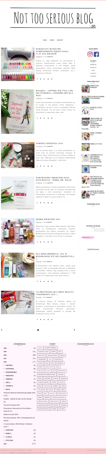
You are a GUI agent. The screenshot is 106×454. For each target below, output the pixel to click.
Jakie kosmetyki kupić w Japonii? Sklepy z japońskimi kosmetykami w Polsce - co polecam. (92, 124)
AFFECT (40, 347)
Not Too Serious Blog (19, 450)
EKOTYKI (62, 355)
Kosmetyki (93, 64)
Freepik (12, 452)
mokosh (64, 401)
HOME (45, 40)
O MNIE (51, 40)
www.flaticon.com (25, 452)
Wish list (50, 389)
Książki (58, 366)
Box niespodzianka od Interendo (97, 97)
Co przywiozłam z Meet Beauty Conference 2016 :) (55, 293)
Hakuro (40, 363)
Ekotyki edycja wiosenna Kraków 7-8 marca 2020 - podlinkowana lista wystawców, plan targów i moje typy (93, 182)
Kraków (40, 366)
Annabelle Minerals (51, 347)
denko (40, 397)
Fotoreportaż (42, 359)
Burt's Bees (41, 355)
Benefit (53, 351)
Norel (40, 378)
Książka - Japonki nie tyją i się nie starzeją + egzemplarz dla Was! (54, 93)
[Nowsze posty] (1, 330)
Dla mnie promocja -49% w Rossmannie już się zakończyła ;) (55, 256)
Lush (54, 370)
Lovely (48, 370)
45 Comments (48, 297)
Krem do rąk (49, 366)
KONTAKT (60, 40)
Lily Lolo (40, 370)
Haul (46, 363)
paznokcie (64, 405)
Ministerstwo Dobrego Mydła (46, 374)
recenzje (93, 67)
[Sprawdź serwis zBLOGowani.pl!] (93, 249)
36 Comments (48, 222)
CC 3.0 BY (43, 452)
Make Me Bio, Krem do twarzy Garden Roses (97, 193)
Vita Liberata (42, 389)
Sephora (54, 382)
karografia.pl (100, 450)
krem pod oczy (54, 401)
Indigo (52, 363)
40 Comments (49, 146)
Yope (39, 393)
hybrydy (47, 397)
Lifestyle (93, 73)
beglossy (52, 393)
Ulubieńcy (55, 386)
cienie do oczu (62, 393)
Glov (50, 359)
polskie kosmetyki (43, 408)
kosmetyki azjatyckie (58, 397)
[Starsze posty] (74, 330)
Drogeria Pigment (52, 355)
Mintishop (61, 374)
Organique (47, 378)
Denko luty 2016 (96, 144)
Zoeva (45, 393)
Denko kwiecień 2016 (48, 219)
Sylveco (61, 382)
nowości (55, 405)
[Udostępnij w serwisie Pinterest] (51, 79)
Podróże (93, 76)
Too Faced (47, 386)
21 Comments (49, 56)
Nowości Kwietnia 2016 (49, 143)
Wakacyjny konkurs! (94, 86)
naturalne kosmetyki (44, 405)
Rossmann (64, 378)
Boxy (93, 70)
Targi (39, 386)
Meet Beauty (62, 370)
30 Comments (48, 261)
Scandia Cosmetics (43, 382)
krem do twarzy (43, 401)
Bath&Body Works (43, 351)
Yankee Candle (60, 389)
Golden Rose (58, 359)
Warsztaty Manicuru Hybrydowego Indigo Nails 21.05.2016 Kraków (52, 51)
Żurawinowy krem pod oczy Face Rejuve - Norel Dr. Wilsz (54, 178)
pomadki (54, 408)
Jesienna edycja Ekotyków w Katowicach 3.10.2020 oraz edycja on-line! (96, 158)
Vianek (63, 386)
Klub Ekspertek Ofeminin (96, 166)
